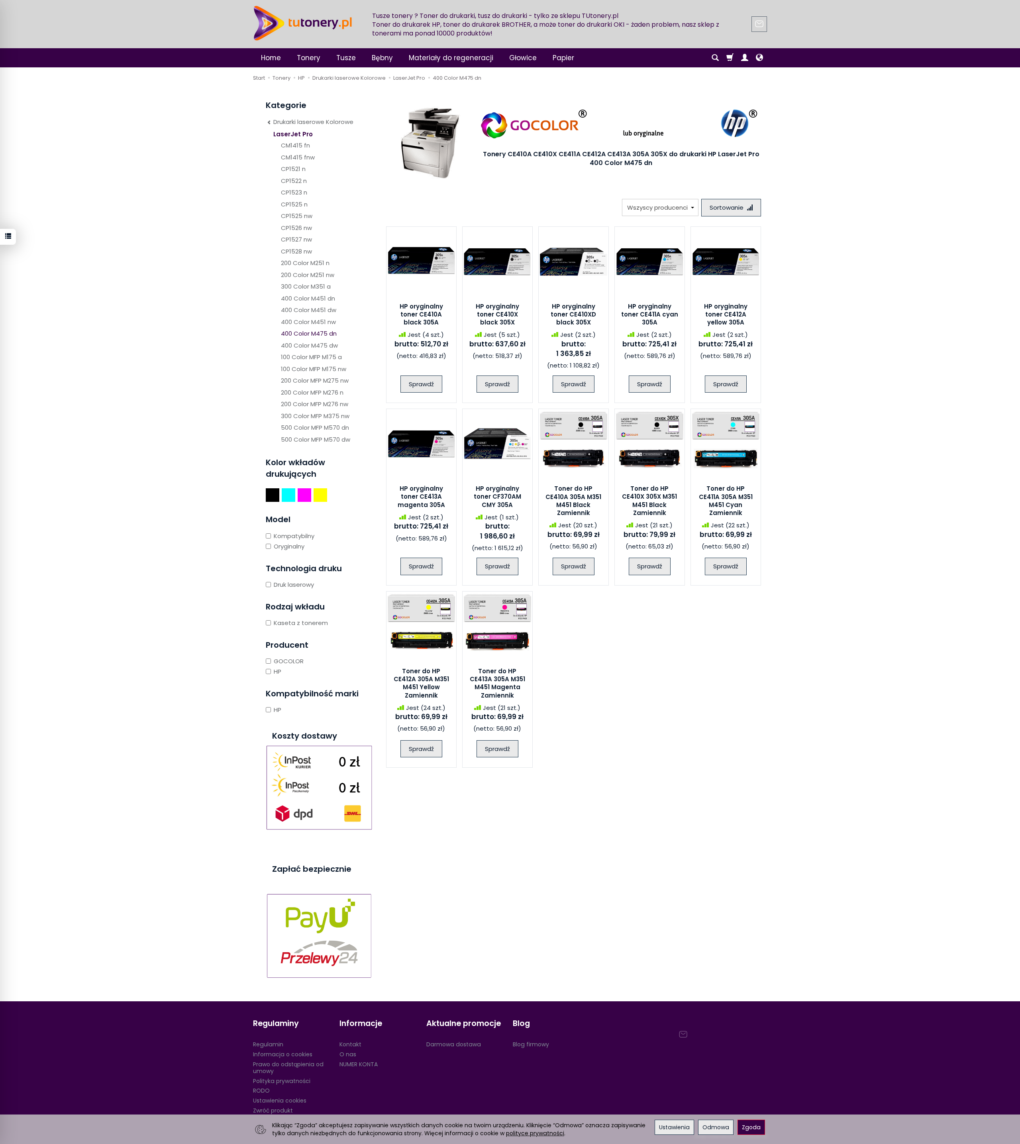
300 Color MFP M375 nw (315, 416)
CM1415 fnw (298, 157)
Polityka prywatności (281, 1081)
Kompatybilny (294, 536)
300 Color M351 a (306, 286)
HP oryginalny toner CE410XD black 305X (573, 314)
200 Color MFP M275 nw (315, 380)
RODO (261, 1091)
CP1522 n (294, 181)
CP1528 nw (296, 251)
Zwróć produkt (273, 1111)
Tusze (346, 58)
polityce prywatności (535, 1133)
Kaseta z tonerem (301, 623)
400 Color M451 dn (308, 298)
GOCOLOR (289, 661)
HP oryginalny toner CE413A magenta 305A (421, 496)
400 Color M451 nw (308, 322)
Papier (563, 58)
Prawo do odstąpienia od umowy (288, 1067)
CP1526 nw (296, 228)
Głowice (523, 58)
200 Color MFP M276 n (312, 392)
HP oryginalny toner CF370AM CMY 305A (497, 496)
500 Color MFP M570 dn (315, 427)
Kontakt (350, 1044)
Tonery (308, 58)
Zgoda (751, 1127)
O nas (347, 1054)
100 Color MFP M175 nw (313, 369)
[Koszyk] (730, 57)
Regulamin (268, 1044)
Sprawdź (421, 384)
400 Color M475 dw (309, 345)
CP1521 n (293, 169)
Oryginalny (289, 546)
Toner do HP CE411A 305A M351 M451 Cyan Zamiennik (726, 500)
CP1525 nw (296, 216)
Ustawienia (674, 1127)
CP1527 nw (296, 239)
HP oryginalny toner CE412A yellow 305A (725, 314)
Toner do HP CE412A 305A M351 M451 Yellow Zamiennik (421, 683)
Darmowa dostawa (453, 1044)
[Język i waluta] (759, 57)
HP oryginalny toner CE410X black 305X (497, 314)
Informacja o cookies (282, 1054)
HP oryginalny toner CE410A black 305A (421, 314)
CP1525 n (294, 204)
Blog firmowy (531, 1044)
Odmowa (715, 1127)
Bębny (382, 58)
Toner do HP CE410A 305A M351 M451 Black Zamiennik (573, 500)
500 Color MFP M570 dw (315, 439)
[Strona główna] (303, 23)
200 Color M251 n (305, 263)
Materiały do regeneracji (451, 58)
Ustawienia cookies (279, 1101)
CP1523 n (294, 192)
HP (277, 671)
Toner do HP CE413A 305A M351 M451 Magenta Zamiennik (497, 683)
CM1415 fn (295, 145)
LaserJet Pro (293, 134)
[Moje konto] (744, 57)
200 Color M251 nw (307, 275)
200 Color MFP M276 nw (314, 404)
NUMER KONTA (358, 1064)
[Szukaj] (715, 57)
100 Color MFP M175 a (311, 357)
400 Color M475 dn (309, 333)
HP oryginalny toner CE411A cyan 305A (649, 314)
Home (271, 58)
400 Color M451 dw (308, 310)
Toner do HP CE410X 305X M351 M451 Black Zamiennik (649, 500)
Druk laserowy (294, 584)
